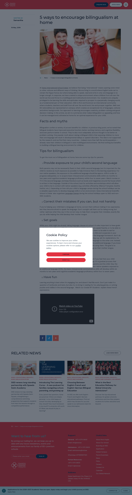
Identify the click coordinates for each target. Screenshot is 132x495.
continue (66, 254)
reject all (66, 260)
